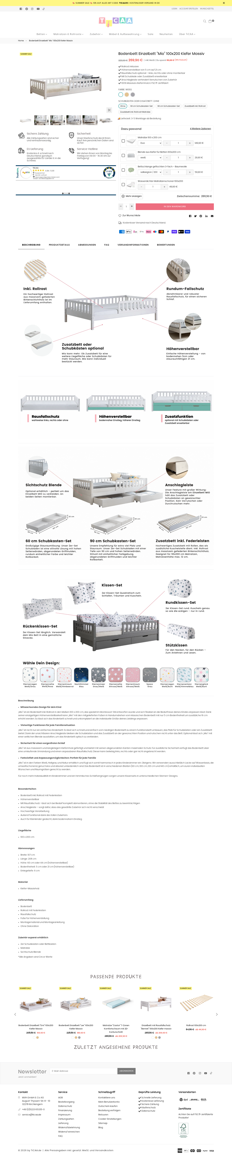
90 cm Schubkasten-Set (169, 106)
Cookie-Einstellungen (109, 1119)
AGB (60, 1098)
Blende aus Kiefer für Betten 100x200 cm (159, 152)
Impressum (64, 1115)
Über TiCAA (186, 34)
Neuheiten (166, 34)
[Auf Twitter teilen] (195, 216)
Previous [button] (22, 83)
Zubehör (95, 34)
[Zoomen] (109, 110)
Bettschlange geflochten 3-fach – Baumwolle (162, 167)
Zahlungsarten (66, 1119)
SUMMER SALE (26, 54)
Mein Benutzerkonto (109, 1102)
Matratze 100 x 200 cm (149, 137)
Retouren (103, 1115)
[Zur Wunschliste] (50, 1000)
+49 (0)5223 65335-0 (33, 1109)
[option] (66, 83)
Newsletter (32, 1073)
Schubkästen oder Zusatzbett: (138, 101)
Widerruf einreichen (69, 1132)
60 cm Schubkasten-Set (141, 106)
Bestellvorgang (66, 1102)
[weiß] (120, 94)
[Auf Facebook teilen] (190, 216)
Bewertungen (166, 245)
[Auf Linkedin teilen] (207, 216)
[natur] (126, 94)
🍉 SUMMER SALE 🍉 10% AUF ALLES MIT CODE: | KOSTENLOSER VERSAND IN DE (116, 3)
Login (174, 9)
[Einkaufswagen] (210, 21)
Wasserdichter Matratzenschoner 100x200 (160, 181)
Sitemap (102, 1123)
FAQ (60, 1136)
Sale (150, 34)
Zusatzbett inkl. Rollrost (195, 106)
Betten (41, 34)
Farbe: (125, 90)
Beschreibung (31, 245)
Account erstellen (188, 9)
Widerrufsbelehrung (69, 1127)
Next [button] (109, 83)
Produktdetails (59, 245)
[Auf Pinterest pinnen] (201, 216)
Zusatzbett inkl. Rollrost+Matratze (135, 112)
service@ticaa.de (31, 1115)
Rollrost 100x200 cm (156, 1025)
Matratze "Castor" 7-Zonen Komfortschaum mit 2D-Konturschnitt (76, 1028)
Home (21, 41)
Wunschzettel (207, 9)
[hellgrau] (132, 94)
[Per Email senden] (212, 216)
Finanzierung (65, 1110)
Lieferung (63, 1123)
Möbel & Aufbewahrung (124, 34)
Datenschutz (65, 1106)
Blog (100, 1127)
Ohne (122, 106)
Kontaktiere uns (106, 1098)
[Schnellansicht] (50, 993)
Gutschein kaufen (108, 1106)
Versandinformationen (133, 245)
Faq (106, 245)
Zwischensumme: (188, 196)
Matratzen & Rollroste (68, 34)
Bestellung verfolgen (109, 1110)
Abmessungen (87, 245)
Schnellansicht (131, 144)
